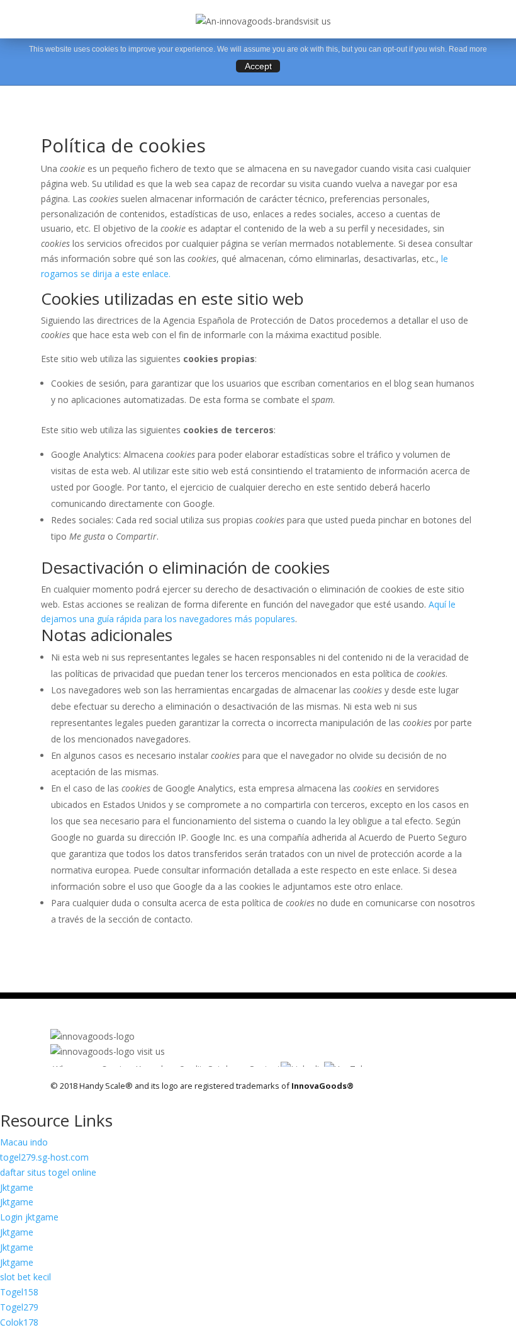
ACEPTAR (258, 66)
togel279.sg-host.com (44, 1157)
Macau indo (24, 1142)
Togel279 (19, 1307)
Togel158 (19, 1292)
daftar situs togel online (48, 1172)
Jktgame (16, 1187)
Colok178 (19, 1322)
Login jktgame (29, 1217)
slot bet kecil (25, 1277)
